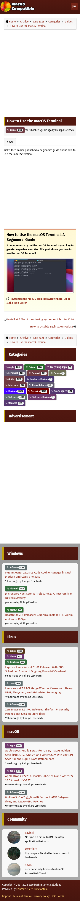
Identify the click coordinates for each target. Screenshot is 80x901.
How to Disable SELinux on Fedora (51, 326)
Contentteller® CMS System (32, 889)
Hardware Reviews (40, 379)
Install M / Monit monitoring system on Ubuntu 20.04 (40, 319)
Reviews (15, 391)
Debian (15, 651)
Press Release (41, 385)
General (38, 373)
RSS (54, 896)
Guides (15, 130)
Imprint (6, 896)
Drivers (35, 367)
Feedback (15, 373)
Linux (14, 683)
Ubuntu (15, 656)
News (10, 142)
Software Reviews (42, 397)
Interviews (16, 385)
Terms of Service (22, 896)
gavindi (29, 832)
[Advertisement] (40, 72)
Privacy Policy (42, 896)
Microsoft (16, 588)
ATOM (61, 896)
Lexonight (31, 848)
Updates (15, 403)
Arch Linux (16, 662)
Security (38, 391)
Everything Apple (60, 367)
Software (16, 397)
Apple (14, 367)
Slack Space (63, 391)
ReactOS (15, 610)
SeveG (28, 865)
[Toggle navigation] (74, 6)
